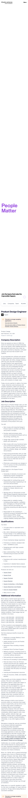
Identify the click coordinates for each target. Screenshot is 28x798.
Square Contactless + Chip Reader (13, 584)
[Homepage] (6, 2)
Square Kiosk (7, 575)
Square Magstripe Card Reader (12, 587)
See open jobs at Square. (11, 323)
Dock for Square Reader (10, 589)
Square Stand (7, 572)
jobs (4, 303)
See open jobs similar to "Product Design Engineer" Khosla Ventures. (15, 325)
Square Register (8, 581)
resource (10, 627)
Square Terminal (8, 578)
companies (11, 303)
